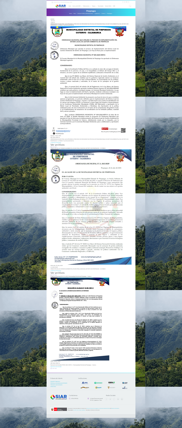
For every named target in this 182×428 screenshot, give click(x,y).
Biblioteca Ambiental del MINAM (58, 383)
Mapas (93, 6)
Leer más (54, 146)
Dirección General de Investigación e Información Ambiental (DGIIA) (98, 408)
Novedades (101, 6)
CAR (114, 6)
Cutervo (103, 13)
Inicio (70, 6)
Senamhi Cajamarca (55, 381)
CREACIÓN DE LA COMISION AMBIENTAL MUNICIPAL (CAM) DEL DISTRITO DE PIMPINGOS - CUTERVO (78, 148)
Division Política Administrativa (85, 13)
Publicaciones (86, 6)
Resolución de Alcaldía (55, 366)
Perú (75, 13)
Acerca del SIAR (76, 6)
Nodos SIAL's (108, 6)
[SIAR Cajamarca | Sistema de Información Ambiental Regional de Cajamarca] (61, 5)
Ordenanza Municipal (55, 142)
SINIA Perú (53, 386)
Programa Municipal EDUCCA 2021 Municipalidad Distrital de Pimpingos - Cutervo (70, 276)
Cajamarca (97, 13)
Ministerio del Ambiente (56, 384)
